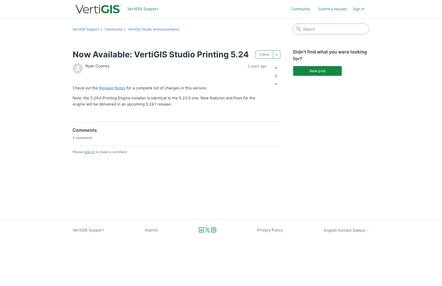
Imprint (151, 230)
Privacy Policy (270, 230)
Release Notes (112, 88)
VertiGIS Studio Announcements (153, 29)
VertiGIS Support (86, 29)
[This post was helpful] (275, 67)
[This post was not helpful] (275, 84)
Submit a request (332, 9)
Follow (264, 54)
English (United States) (345, 230)
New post (318, 71)
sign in (89, 152)
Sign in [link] (358, 9)
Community (300, 9)
